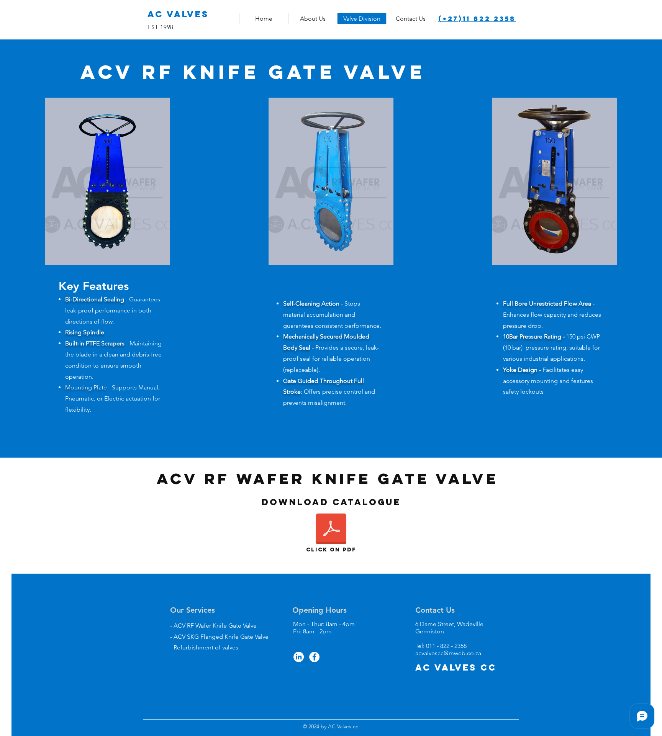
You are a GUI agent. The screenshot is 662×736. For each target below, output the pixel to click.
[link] (550, 14)
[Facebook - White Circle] (314, 657)
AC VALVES (180, 14)
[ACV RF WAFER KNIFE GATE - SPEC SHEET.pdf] (331, 529)
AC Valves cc (455, 667)
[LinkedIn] (298, 657)
